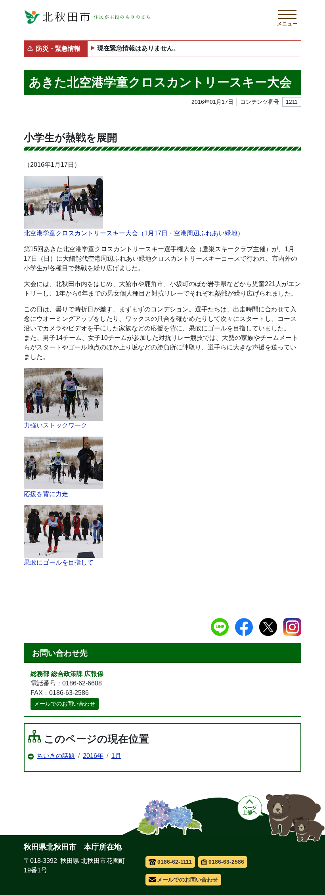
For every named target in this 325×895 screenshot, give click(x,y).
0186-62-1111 (174, 862)
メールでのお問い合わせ (64, 703)
